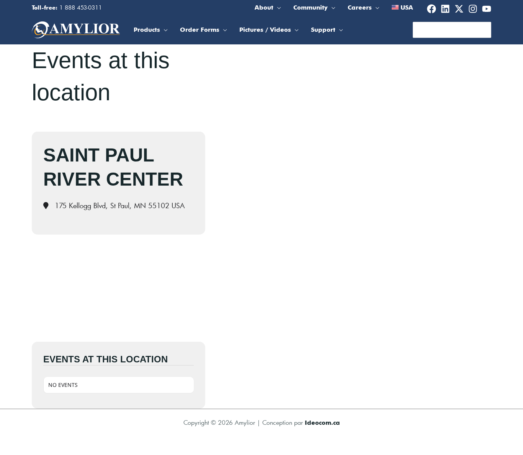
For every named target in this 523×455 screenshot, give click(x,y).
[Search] (486, 30)
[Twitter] (459, 8)
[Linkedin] (445, 8)
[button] (277, 7)
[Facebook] (431, 8)
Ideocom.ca (322, 422)
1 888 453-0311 (80, 7)
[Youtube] (486, 8)
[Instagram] (472, 8)
